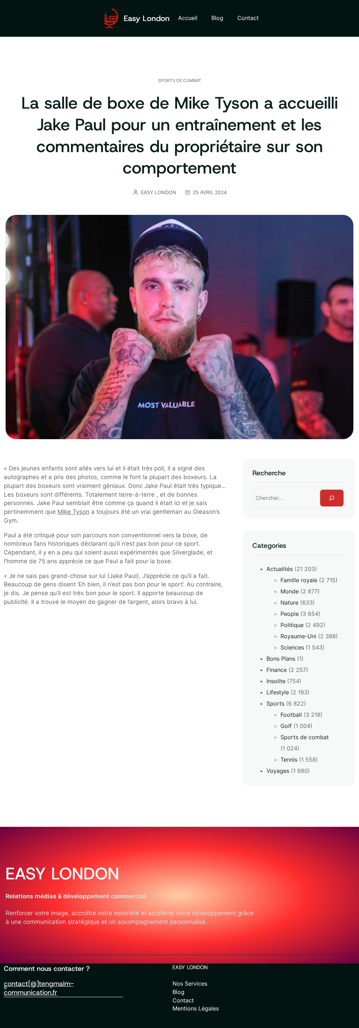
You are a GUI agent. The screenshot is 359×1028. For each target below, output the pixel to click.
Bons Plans (280, 658)
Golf (286, 725)
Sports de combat (179, 80)
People (289, 613)
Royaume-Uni (298, 636)
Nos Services (189, 983)
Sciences (292, 647)
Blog (178, 992)
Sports (275, 703)
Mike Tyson (73, 511)
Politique (292, 624)
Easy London (147, 18)
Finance (276, 669)
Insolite (275, 681)
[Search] (332, 498)
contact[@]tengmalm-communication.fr (39, 988)
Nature (289, 602)
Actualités (279, 568)
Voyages (277, 770)
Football (291, 714)
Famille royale (298, 580)
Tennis (288, 759)
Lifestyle (277, 692)
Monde (289, 591)
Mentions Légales (195, 1008)
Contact (183, 1000)
